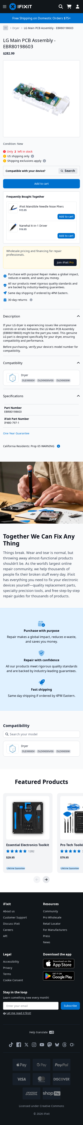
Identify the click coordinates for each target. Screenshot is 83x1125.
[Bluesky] (57, 1045)
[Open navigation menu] (4, 6)
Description (11, 316)
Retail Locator (52, 923)
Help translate (38, 1032)
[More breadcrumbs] (5, 28)
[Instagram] (34, 1044)
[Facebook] (18, 1044)
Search (70, 171)
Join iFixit (65, 262)
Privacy (7, 968)
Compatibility (12, 363)
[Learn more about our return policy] (31, 300)
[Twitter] (26, 1044)
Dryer (15, 28)
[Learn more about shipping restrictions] (32, 156)
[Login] (78, 6)
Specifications (13, 396)
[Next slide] (46, 879)
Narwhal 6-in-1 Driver (33, 225)
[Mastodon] (49, 1044)
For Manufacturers (55, 930)
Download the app (57, 954)
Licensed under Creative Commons (41, 1106)
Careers (8, 930)
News (46, 942)
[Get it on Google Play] (58, 976)
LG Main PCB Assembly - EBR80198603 (48, 28)
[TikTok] (11, 1044)
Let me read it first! (19, 1013)
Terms (7, 974)
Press (46, 936)
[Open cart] (69, 6)
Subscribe (70, 1006)
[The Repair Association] (72, 1044)
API (5, 936)
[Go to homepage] (22, 6)
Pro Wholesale (52, 917)
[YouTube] (42, 1044)
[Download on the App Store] (58, 963)
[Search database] (61, 6)
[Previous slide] (36, 879)
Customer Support (15, 917)
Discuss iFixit (11, 923)
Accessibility (11, 961)
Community (50, 911)
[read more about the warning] (58, 446)
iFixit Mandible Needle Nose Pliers (41, 206)
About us (9, 911)
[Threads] (64, 1044)
